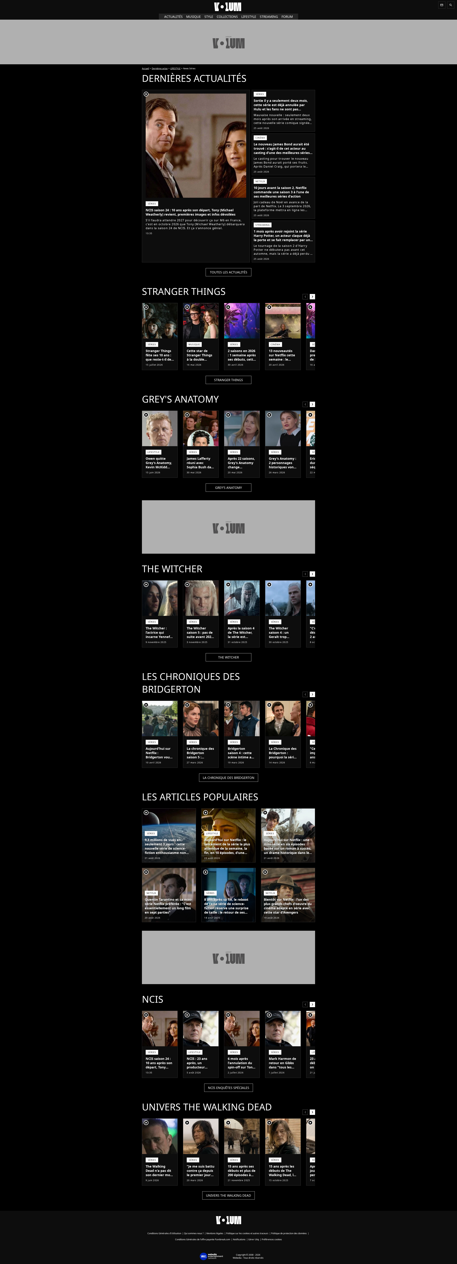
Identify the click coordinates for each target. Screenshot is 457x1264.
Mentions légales (214, 1233)
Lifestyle (248, 16)
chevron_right (312, 296)
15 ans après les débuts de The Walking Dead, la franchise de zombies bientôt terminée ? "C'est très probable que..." (283, 1181)
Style (208, 16)
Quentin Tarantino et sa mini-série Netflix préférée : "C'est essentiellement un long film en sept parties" (168, 905)
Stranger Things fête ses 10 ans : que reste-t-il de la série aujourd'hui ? (158, 359)
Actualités (173, 16)
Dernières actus (160, 68)
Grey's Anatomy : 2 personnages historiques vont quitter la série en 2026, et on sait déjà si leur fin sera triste (282, 471)
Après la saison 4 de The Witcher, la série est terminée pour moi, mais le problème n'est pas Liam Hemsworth (241, 643)
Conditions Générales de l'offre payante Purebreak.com (202, 1239)
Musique (193, 16)
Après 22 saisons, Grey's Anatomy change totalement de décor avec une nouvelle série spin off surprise (241, 471)
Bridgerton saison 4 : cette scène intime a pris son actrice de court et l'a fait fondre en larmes (240, 761)
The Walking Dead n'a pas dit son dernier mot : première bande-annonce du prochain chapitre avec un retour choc (159, 1181)
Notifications (239, 1239)
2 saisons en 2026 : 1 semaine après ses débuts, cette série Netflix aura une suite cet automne (242, 361)
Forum (287, 16)
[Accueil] (228, 7)
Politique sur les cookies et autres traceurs (247, 1233)
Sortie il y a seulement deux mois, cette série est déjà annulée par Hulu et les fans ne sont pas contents (281, 107)
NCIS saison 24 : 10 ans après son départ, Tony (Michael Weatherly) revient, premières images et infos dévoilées (190, 212)
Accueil (145, 68)
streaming (269, 16)
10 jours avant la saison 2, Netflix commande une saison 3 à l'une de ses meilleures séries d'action (281, 192)
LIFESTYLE (175, 68)
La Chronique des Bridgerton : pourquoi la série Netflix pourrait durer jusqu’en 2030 (283, 759)
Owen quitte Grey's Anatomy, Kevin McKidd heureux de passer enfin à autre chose (159, 469)
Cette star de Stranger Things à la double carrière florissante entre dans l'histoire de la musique (200, 364)
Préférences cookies (272, 1239)
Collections (227, 16)
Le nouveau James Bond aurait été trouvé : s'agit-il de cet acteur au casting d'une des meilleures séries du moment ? (282, 150)
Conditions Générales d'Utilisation (164, 1233)
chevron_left (305, 296)
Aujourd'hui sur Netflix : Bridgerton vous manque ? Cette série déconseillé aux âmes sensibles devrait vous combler (159, 763)
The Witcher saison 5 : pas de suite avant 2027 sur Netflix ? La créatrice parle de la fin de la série (201, 639)
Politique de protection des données (289, 1233)
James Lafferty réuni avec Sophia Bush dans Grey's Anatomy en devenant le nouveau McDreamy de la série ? (201, 473)
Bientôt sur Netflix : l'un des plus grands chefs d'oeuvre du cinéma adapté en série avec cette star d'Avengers (288, 905)
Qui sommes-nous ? (194, 1233)
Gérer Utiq (253, 1239)
